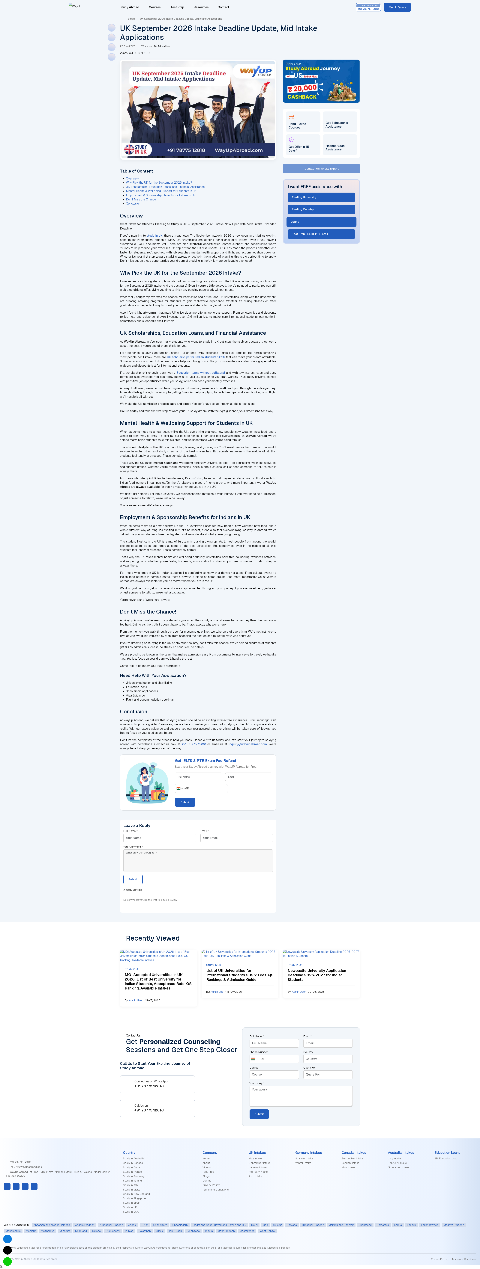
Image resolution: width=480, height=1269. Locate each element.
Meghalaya (47, 1231)
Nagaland (81, 1231)
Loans (296, 221)
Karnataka (383, 1225)
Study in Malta (131, 1189)
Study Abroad (129, 7)
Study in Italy (130, 1185)
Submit (185, 802)
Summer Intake (304, 1158)
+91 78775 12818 (20, 1161)
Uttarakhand (247, 1231)
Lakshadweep (429, 1225)
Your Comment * (133, 846)
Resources (201, 7)
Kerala (398, 1225)
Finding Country (303, 209)
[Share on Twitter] (112, 37)
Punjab (129, 1231)
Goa (265, 1225)
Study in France (132, 1171)
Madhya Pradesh (454, 1225)
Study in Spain (131, 1202)
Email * (204, 831)
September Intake (260, 1163)
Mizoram (65, 1231)
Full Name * (130, 831)
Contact (223, 7)
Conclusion (133, 204)
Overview (132, 178)
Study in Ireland (132, 1180)
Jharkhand (365, 1225)
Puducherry (113, 1231)
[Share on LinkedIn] (112, 47)
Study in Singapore (134, 1198)
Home (206, 1158)
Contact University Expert (321, 168)
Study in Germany (133, 1176)
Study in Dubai (131, 1167)
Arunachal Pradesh (111, 1225)
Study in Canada (133, 1163)
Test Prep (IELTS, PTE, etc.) (309, 234)
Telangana (193, 1231)
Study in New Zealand (136, 1194)
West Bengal (267, 1231)
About (206, 1163)
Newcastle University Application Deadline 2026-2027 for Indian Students (317, 975)
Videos (206, 1167)
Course (254, 1067)
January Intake (258, 1167)
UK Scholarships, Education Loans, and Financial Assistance (165, 187)
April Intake (255, 1176)
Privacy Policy (211, 1185)
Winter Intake (303, 1163)
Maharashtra (13, 1231)
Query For (309, 1067)
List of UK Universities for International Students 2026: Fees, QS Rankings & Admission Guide (240, 975)
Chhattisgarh (180, 1225)
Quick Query (397, 7)
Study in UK (130, 1207)
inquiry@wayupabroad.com (26, 1167)
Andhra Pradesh (84, 1225)
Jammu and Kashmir (341, 1225)
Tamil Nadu (175, 1231)
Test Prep (177, 7)
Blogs (131, 18)
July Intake (394, 1158)
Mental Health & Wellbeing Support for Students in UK (161, 191)
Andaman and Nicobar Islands (52, 1225)
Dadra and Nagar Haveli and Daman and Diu (219, 1225)
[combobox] (182, 788)
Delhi (254, 1225)
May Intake (255, 1158)
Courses (155, 7)
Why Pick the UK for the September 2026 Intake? (159, 183)
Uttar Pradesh (226, 1231)
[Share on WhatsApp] (112, 57)
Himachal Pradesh (313, 1225)
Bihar (145, 1225)
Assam (132, 1225)
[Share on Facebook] (112, 28)
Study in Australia (133, 1158)
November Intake (398, 1167)
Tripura (209, 1231)
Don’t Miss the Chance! (141, 199)
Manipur (31, 1231)
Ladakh (411, 1225)
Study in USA (131, 1211)
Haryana (292, 1225)
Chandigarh (160, 1225)
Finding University (304, 197)
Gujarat (277, 1225)
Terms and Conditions (215, 1189)
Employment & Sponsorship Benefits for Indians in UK (161, 195)
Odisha (96, 1231)
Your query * (257, 1083)
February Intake (258, 1171)
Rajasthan (145, 1231)
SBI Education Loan (446, 1158)
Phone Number (259, 1052)
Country (308, 1052)
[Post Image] (158, 956)
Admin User (136, 1000)
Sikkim (160, 1231)
